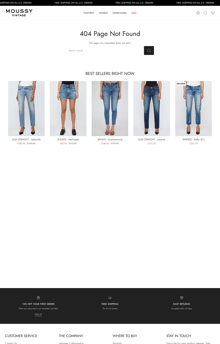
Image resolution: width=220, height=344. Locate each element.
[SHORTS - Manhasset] (68, 108)
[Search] (149, 50)
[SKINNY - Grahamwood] (110, 108)
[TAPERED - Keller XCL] (193, 108)
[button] (88, 13)
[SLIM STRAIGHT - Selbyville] (26, 108)
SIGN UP (38, 314)
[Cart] (213, 13)
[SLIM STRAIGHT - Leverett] (151, 108)
